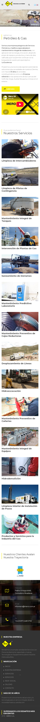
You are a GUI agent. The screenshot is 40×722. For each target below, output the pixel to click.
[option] (20, 570)
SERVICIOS (9, 674)
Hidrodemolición (11, 478)
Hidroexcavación (11, 391)
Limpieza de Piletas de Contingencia (14, 189)
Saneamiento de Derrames (17, 276)
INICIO (7, 666)
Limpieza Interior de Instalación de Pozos (19, 507)
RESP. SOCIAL (10, 681)
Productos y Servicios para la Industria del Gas (18, 537)
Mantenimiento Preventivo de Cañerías (18, 419)
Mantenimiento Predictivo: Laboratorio (17, 304)
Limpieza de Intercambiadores (19, 160)
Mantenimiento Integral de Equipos (17, 449)
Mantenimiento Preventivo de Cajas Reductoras (18, 334)
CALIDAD (8, 684)
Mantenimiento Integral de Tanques (17, 219)
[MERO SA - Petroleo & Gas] (15, 4)
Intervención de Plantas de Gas (19, 248)
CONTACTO (9, 688)
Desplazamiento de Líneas (16, 363)
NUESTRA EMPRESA (13, 670)
